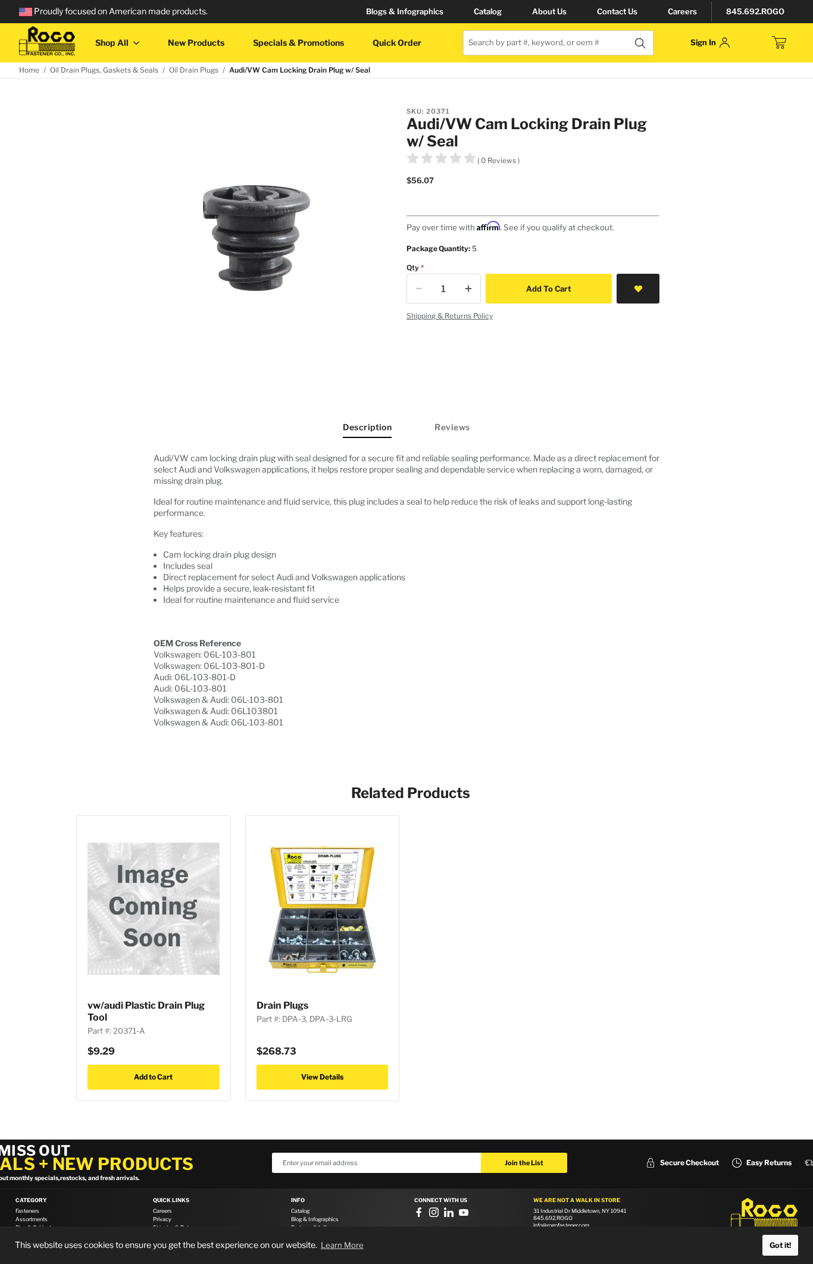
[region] (406, 590)
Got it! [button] (780, 1245)
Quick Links (171, 1200)
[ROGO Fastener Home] (764, 1216)
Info (298, 1200)
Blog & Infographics (315, 1219)
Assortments (31, 1219)
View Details (322, 1076)
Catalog (488, 11)
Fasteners (27, 1210)
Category (31, 1200)
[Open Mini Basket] (779, 43)
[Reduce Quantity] (418, 289)
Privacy (162, 1219)
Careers (682, 11)
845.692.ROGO (755, 11)
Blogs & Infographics (404, 11)
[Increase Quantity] (468, 289)
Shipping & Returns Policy (449, 315)
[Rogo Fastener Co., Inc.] (47, 41)
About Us (549, 11)
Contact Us (617, 11)
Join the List (524, 1163)
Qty (412, 267)
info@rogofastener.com (561, 1225)
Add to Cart (153, 1076)
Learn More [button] (342, 1245)
